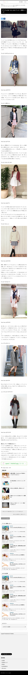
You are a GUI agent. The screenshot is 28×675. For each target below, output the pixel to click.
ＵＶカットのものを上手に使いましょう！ (17, 527)
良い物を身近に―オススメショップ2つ (17, 481)
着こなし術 (20, 5)
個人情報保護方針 (5, 666)
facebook (22, 2)
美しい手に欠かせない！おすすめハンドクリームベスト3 (17, 564)
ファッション (10, 5)
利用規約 (3, 664)
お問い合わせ (4, 668)
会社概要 (3, 660)
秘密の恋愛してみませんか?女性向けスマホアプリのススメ (17, 474)
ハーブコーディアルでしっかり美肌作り (17, 554)
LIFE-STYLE (3, 5)
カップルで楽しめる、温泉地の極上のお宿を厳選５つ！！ (17, 546)
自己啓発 (23, 5)
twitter (20, 2)
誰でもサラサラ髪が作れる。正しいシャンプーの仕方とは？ (13, 511)
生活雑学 (16, 5)
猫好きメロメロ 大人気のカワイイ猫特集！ (18, 496)
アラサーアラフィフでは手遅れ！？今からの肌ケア (17, 537)
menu (25, 1)
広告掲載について (5, 662)
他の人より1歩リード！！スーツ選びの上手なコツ (17, 504)
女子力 (14, 5)
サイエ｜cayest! (8, 672)
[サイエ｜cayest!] (12, 2)
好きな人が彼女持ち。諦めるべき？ (17, 488)
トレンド (6, 5)
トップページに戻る (5, 518)
